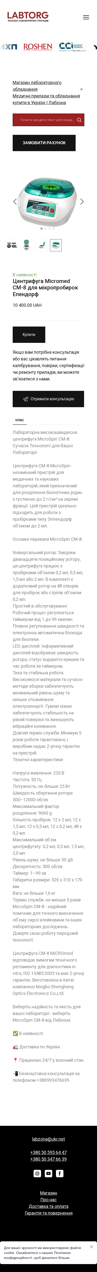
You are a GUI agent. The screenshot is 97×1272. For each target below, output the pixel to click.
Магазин (48, 1193)
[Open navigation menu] (86, 17)
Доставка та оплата (48, 1206)
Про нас (48, 1199)
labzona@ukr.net (48, 1139)
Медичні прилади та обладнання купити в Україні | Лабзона (46, 99)
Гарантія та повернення (49, 1213)
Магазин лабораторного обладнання (37, 86)
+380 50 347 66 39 (48, 1159)
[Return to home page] (28, 17)
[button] (79, 120)
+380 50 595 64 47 (48, 1152)
